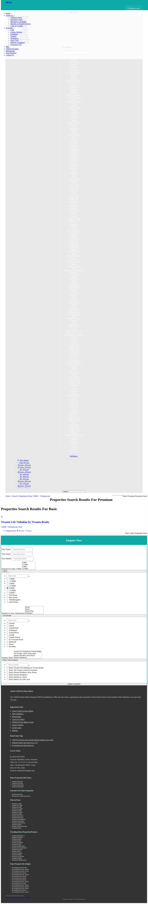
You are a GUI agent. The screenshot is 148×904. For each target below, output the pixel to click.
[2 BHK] (28, 567)
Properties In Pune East (17, 781)
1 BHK (12, 579)
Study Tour (14, 40)
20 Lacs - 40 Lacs (24, 472)
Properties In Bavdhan (17, 853)
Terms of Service (19, 897)
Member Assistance (17, 43)
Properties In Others (16, 828)
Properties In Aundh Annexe (18, 846)
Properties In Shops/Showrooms (19, 826)
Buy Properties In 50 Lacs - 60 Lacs (20, 881)
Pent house (13, 595)
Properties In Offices (16, 824)
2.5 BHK (12, 586)
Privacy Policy (10, 897)
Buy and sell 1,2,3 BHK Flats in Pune (21, 796)
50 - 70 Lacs (24, 483)
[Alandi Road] (34, 611)
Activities (10, 28)
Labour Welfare (16, 32)
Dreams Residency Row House (23, 672)
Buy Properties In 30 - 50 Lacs (19, 876)
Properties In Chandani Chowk (19, 859)
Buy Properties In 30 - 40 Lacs (19, 878)
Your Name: (6, 549)
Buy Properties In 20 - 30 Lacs (19, 872)
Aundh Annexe (14, 637)
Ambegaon (13, 630)
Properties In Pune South (18, 784)
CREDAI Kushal (12, 49)
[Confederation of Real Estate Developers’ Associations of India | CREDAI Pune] (6, 2)
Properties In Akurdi (16, 839)
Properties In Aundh (16, 844)
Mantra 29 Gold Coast (19, 679)
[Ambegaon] (34, 613)
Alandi (11, 626)
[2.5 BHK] (28, 569)
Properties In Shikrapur (17, 837)
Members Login (134, 8)
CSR (12, 30)
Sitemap (15, 731)
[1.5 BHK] (28, 565)
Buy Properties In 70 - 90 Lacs (19, 890)
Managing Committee (18, 22)
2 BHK (12, 583)
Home (8, 13)
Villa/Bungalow (15, 600)
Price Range (24, 460)
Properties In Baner (16, 851)
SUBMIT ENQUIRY (74, 684)
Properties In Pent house (17, 815)
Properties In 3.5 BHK (17, 812)
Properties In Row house (17, 817)
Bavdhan (12, 646)
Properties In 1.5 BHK (17, 805)
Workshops (14, 38)
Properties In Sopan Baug (18, 856)
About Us (10, 15)
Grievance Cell (15, 45)
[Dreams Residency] (27, 658)
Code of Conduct (16, 26)
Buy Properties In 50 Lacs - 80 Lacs (20, 888)
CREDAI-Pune (16, 18)
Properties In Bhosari (17, 854)
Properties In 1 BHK (17, 803)
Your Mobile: (6, 559)
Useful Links (16, 728)
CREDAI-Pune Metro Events (23, 722)
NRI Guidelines (17, 714)
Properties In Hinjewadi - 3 (18, 835)
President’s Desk (16, 20)
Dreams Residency (18, 675)
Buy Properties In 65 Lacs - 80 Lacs (20, 886)
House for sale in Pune (17, 794)
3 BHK (12, 588)
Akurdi (11, 623)
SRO (7, 47)
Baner (11, 644)
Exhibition (14, 34)
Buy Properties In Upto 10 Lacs (19, 867)
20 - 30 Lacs (24, 470)
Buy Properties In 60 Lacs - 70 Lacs (20, 884)
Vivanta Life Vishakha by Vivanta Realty (26, 668)
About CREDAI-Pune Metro (22, 711)
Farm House (13, 602)
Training (13, 36)
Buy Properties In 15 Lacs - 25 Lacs (20, 871)
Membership (10, 51)
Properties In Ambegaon (17, 842)
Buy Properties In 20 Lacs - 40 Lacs (20, 874)
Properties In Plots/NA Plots (18, 822)
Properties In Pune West (17, 783)
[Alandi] (34, 609)
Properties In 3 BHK (17, 810)
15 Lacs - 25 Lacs (24, 467)
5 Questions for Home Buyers (23, 745)
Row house (13, 597)
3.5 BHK (12, 590)
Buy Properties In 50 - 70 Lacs (19, 883)
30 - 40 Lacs (24, 477)
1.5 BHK (12, 581)
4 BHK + (12, 593)
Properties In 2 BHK (17, 807)
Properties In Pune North (17, 786)
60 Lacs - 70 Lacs (24, 486)
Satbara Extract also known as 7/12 (25, 743)
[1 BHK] (28, 563)
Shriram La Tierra (18, 677)
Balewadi (12, 642)
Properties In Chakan (17, 858)
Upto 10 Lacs (24, 463)
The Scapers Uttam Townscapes (23, 670)
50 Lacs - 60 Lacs (24, 481)
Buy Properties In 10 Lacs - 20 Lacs (20, 869)
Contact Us (10, 55)
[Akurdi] (34, 607)
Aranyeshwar (14, 633)
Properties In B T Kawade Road (19, 847)
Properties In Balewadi (17, 849)
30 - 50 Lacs (24, 474)
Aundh (11, 635)
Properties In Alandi (16, 840)
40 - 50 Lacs (24, 479)
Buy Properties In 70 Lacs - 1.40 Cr (20, 891)
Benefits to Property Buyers (20, 24)
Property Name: (7, 658)
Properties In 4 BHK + (17, 814)
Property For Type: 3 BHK (12, 569)
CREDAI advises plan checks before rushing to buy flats (32, 740)
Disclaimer (28, 897)
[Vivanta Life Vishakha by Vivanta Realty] (27, 652)
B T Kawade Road (16, 640)
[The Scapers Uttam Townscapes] (27, 654)
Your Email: (6, 554)
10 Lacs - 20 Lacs (24, 465)
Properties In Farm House (18, 821)
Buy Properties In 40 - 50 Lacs (19, 879)
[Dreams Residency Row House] (27, 656)
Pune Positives (11, 53)
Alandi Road (13, 628)
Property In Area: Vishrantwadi (13, 613)
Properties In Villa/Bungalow (18, 819)
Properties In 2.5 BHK (17, 808)
